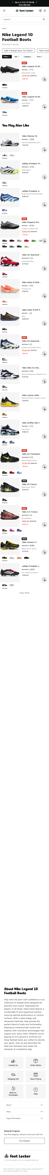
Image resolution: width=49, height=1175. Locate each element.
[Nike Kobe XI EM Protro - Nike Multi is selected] (4, 329)
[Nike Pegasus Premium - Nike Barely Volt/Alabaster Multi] (26, 247)
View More (24, 593)
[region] (24, 3)
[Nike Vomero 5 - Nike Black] (26, 558)
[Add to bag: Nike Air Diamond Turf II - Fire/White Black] (44, 268)
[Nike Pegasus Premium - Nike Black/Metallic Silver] (4, 247)
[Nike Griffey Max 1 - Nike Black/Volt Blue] (12, 442)
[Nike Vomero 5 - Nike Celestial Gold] (19, 558)
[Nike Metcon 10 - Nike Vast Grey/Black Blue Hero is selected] (4, 155)
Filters (6, 57)
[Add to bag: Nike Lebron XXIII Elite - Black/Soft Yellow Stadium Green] (44, 408)
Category (27, 57)
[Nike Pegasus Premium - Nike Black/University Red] (12, 241)
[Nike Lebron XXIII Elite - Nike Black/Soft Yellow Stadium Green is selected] (4, 415)
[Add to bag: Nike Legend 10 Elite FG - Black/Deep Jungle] (44, 79)
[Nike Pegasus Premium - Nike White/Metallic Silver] (41, 241)
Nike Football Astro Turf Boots (18, 50)
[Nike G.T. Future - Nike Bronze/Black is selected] (4, 530)
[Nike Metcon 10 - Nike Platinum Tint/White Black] (12, 155)
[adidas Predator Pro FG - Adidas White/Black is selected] (4, 183)
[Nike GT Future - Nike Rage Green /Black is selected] (4, 500)
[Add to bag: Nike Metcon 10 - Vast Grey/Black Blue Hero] (44, 149)
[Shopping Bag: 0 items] (45, 10)
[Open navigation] (9, 10)
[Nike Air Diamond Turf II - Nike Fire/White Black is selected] (4, 274)
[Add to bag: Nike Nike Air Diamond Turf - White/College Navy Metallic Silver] (44, 381)
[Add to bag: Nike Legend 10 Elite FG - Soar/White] (44, 106)
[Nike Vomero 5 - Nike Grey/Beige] (12, 558)
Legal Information (13, 1118)
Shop (8, 1111)
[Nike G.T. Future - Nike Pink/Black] (12, 530)
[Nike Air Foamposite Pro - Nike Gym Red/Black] (12, 472)
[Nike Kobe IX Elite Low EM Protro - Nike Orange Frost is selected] (4, 302)
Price (39, 57)
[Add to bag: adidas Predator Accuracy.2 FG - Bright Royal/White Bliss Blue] (44, 204)
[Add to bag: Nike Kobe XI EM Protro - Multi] (44, 323)
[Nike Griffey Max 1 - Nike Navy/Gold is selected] (4, 442)
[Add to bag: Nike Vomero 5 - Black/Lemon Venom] (44, 552)
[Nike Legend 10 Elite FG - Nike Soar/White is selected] (4, 112)
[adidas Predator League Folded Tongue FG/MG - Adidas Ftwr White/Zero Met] (12, 585)
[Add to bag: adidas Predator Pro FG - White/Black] (44, 177)
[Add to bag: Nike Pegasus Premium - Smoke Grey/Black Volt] (44, 240)
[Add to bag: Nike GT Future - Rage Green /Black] (44, 494)
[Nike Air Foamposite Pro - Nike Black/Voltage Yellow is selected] (4, 472)
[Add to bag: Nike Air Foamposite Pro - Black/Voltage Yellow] (44, 466)
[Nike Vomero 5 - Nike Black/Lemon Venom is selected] (4, 558)
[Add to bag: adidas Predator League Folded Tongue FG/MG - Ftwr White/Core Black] (44, 579)
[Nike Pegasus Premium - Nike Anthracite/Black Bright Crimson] (19, 247)
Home (4, 28)
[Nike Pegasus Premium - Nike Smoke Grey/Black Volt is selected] (4, 241)
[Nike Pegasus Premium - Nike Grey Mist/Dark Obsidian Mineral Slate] (12, 247)
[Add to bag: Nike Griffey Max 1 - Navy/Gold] (44, 436)
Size (16, 57)
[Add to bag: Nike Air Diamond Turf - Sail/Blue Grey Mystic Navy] (44, 353)
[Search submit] (44, 19)
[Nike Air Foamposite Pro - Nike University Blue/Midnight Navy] (19, 472)
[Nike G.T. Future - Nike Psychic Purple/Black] (19, 530)
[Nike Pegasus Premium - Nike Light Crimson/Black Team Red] (26, 241)
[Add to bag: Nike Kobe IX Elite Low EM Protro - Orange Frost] (44, 295)
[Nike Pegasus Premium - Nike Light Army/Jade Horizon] (19, 241)
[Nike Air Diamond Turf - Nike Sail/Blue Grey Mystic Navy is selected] (4, 360)
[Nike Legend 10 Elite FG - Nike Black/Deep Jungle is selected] (4, 85)
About (8, 1105)
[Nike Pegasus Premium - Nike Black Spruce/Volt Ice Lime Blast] (34, 241)
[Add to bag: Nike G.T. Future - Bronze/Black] (44, 524)
